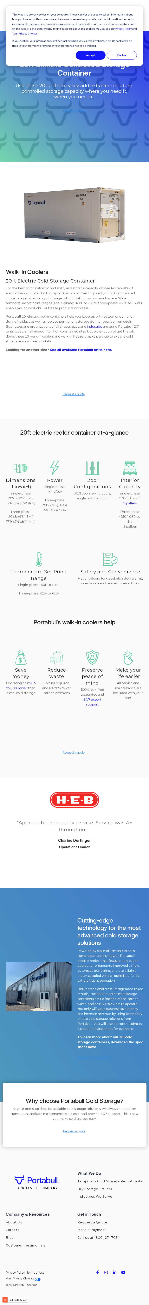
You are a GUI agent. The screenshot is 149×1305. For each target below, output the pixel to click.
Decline (121, 55)
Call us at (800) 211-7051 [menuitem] (98, 1238)
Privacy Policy (123, 28)
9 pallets (130, 503)
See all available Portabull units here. (81, 350)
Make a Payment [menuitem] (91, 1230)
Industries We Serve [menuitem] (94, 1196)
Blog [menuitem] (10, 1238)
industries (94, 326)
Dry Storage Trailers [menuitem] (94, 1189)
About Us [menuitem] (14, 1222)
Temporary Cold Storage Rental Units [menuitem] (109, 1181)
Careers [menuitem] (12, 1230)
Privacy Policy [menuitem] (15, 1272)
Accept (90, 55)
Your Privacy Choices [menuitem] (20, 1278)
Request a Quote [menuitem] (92, 1222)
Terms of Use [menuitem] (35, 1272)
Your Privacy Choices (25, 33)
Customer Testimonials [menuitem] (25, 1245)
